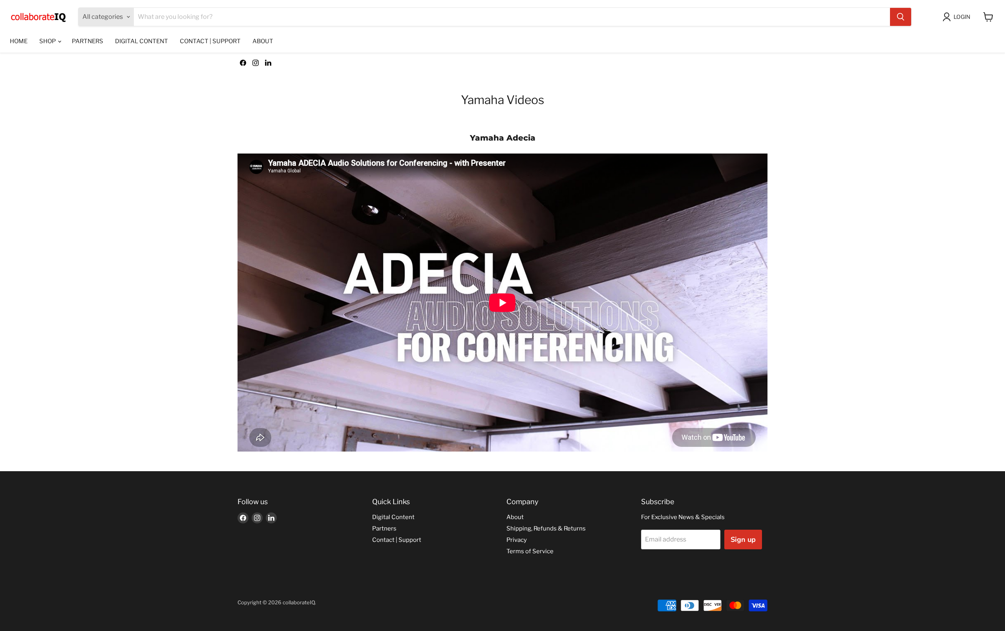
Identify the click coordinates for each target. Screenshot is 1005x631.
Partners (87, 41)
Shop (48, 41)
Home (18, 41)
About (262, 41)
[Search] (900, 17)
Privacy (516, 539)
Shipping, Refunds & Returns (546, 528)
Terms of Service (530, 551)
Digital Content (141, 41)
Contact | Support (210, 41)
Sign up (743, 539)
